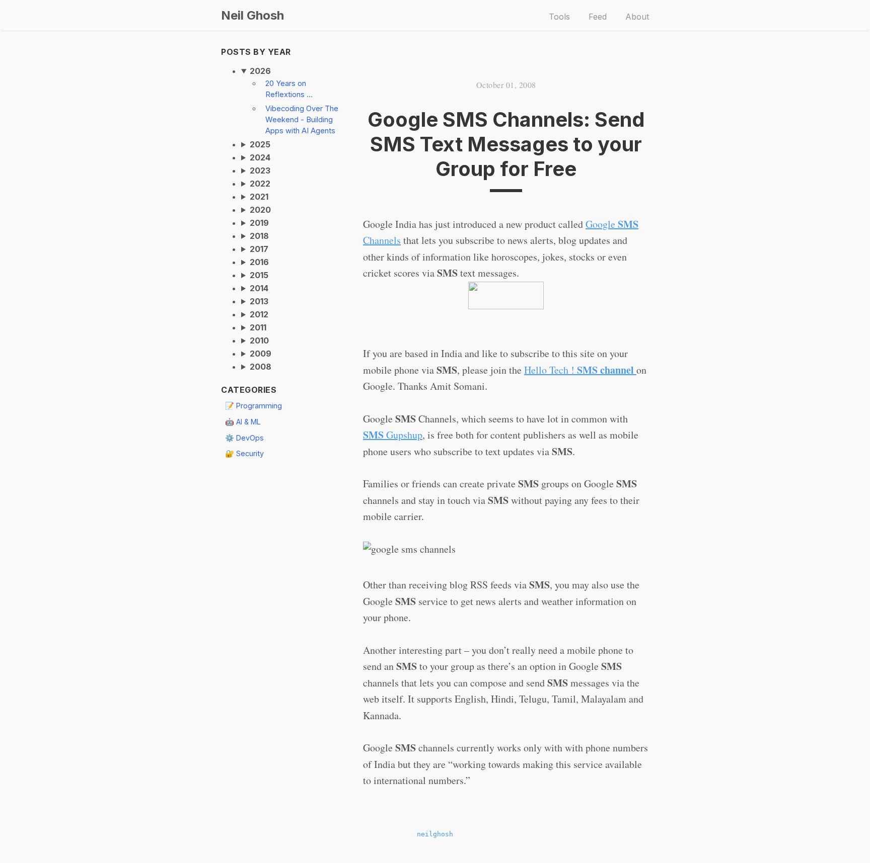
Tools (559, 17)
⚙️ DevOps (244, 438)
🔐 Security (244, 453)
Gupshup (392, 435)
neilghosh (435, 834)
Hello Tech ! (579, 370)
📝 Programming (253, 405)
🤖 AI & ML (243, 421)
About (637, 17)
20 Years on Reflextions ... (289, 89)
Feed (598, 17)
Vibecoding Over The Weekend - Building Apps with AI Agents (301, 119)
